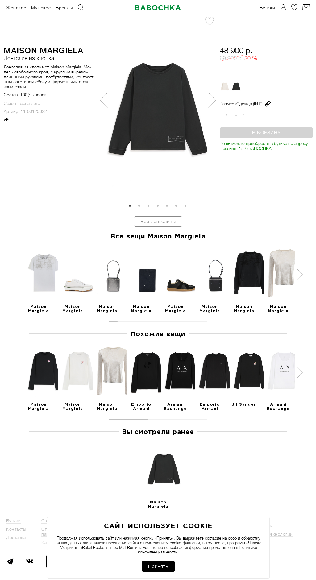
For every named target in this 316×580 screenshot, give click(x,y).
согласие (213, 538)
